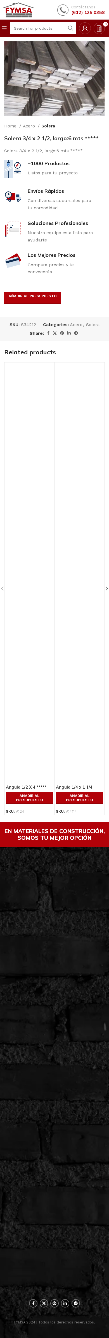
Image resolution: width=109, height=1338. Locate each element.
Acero (29, 126)
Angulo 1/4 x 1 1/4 (74, 787)
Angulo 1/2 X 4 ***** (26, 787)
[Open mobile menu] (4, 28)
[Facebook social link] (48, 333)
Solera (48, 126)
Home (11, 126)
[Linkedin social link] (69, 333)
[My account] (85, 28)
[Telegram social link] (76, 333)
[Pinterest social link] (62, 333)
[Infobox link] (81, 9)
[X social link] (54, 333)
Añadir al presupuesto (33, 296)
